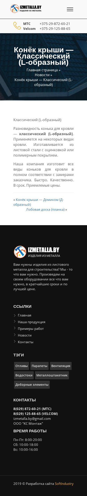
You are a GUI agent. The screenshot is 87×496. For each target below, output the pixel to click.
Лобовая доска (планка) (45, 209)
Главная (24, 315)
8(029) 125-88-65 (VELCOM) (35, 413)
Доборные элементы (31, 384)
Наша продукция (31, 322)
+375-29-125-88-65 (55, 28)
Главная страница (42, 69)
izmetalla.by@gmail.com (32, 418)
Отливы (21, 366)
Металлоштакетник (52, 375)
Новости (42, 74)
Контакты (25, 342)
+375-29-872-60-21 (55, 23)
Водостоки (23, 375)
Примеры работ (31, 328)
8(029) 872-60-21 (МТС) (32, 408)
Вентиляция (60, 366)
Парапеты (39, 366)
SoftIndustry (64, 483)
